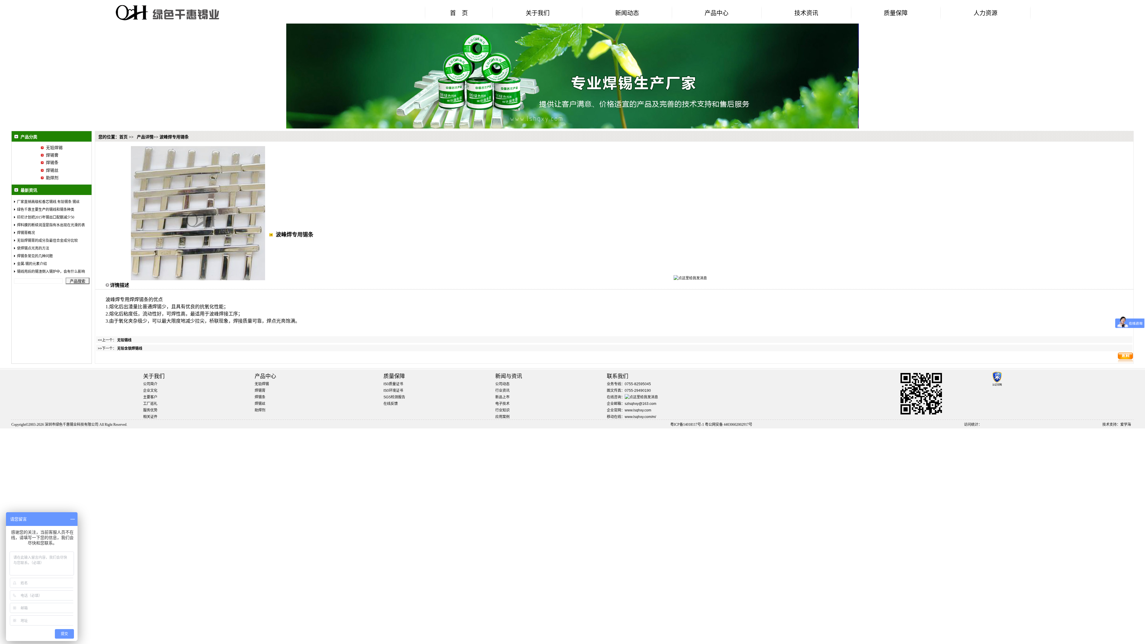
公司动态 (502, 384)
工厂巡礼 (150, 404)
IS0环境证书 (393, 390)
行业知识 (502, 410)
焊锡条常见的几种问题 (35, 256)
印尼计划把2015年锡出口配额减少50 (45, 217)
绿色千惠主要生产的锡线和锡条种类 (45, 210)
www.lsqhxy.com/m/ (640, 417)
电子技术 (502, 404)
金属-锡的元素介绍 (32, 264)
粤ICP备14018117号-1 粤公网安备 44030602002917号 (711, 424)
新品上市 (502, 397)
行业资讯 (502, 390)
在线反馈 (390, 404)
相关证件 (150, 417)
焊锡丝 (51, 170)
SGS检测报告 (394, 397)
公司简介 (150, 384)
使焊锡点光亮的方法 (33, 248)
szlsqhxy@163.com (640, 404)
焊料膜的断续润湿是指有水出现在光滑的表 (51, 225)
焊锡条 (51, 162)
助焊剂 (51, 178)
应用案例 (502, 417)
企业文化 (150, 390)
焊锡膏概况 (26, 233)
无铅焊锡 (53, 147)
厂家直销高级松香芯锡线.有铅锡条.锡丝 (48, 202)
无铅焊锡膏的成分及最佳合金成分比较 (47, 241)
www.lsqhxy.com (638, 410)
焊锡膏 (51, 155)
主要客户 (150, 397)
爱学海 (1125, 424)
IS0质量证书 (393, 384)
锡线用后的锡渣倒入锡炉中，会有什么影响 (51, 272)
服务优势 (150, 410)
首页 (123, 137)
